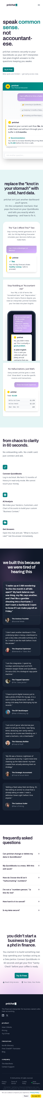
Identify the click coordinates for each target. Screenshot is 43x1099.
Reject (26, 1096)
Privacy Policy (34, 1092)
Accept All (36, 1096)
